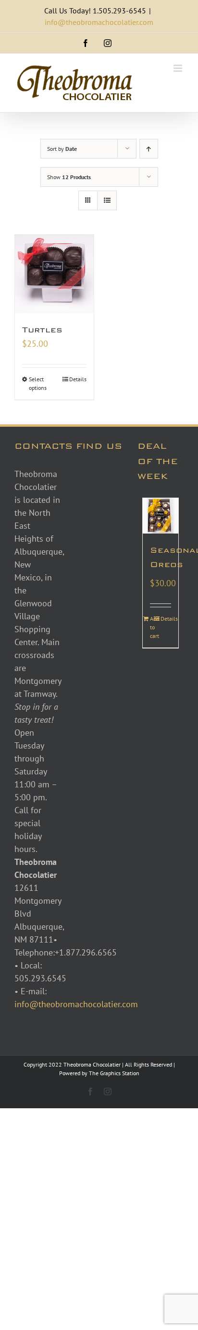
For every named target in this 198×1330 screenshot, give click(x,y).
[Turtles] (54, 274)
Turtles (42, 330)
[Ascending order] (148, 149)
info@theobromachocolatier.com (99, 22)
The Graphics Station (114, 1073)
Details (78, 379)
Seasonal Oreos (160, 557)
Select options (38, 383)
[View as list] (107, 200)
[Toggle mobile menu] (178, 68)
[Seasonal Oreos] (160, 516)
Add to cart (154, 627)
